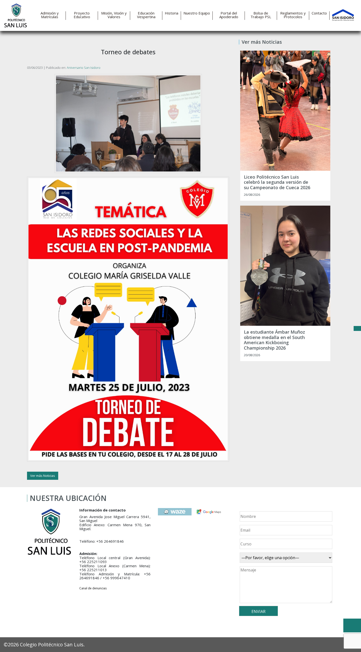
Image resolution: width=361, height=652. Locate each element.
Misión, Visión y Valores (114, 15)
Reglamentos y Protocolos (293, 15)
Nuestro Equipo (196, 13)
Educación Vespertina (146, 15)
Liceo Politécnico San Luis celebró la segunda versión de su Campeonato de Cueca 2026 (277, 182)
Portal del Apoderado (228, 15)
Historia (171, 13)
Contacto (319, 13)
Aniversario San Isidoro (83, 67)
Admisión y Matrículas (50, 15)
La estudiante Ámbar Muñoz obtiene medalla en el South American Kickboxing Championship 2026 (274, 340)
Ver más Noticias (42, 475)
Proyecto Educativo (82, 15)
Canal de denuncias (93, 588)
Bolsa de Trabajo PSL (260, 15)
